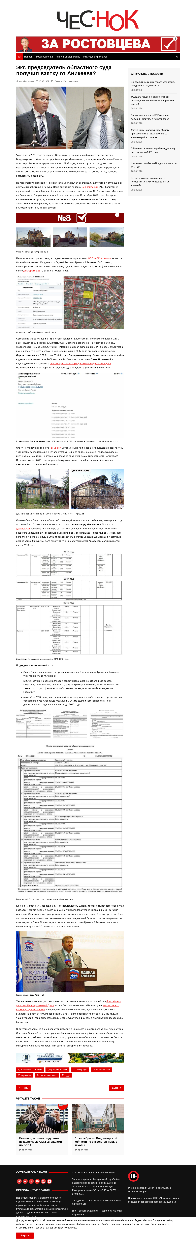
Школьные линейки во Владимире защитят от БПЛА (154, 165)
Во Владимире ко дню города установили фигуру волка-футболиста (153, 84)
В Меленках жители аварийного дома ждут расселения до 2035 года (153, 150)
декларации (23, 528)
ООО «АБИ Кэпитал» (99, 258)
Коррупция (26, 1075)
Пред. (25, 1088)
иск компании (90, 186)
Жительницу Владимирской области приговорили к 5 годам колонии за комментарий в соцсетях (150, 134)
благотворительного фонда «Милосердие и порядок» (80, 363)
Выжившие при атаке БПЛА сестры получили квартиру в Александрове (150, 117)
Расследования (44, 57)
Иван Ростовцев (26, 81)
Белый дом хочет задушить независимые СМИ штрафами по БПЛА (40, 1142)
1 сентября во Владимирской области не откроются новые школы (96, 1142)
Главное (58, 81)
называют (55, 447)
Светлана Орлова (48, 1075)
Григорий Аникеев (58, 1069)
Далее (115, 1088)
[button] (33, 237)
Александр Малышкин (31, 1069)
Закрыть (25, 1235)
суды (67, 1075)
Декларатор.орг (32, 270)
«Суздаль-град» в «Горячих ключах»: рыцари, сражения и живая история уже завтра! (152, 100)
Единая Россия (103, 1069)
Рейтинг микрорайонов (68, 57)
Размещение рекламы (95, 57)
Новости (28, 57)
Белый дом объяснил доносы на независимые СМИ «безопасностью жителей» (150, 182)
